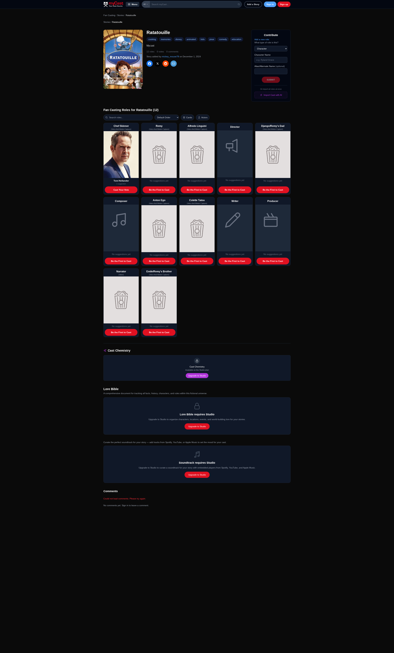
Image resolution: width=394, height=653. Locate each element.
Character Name (262, 55)
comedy (223, 39)
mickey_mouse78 (170, 56)
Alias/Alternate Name (269, 66)
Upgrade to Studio (197, 375)
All (144, 4)
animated (191, 39)
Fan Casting (109, 15)
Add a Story (253, 4)
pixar (211, 39)
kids (203, 39)
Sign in (270, 4)
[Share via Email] (174, 63)
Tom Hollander (121, 180)
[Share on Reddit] (166, 63)
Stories (120, 15)
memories (166, 39)
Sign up (284, 4)
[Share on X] (158, 63)
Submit (271, 80)
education (236, 39)
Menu (134, 4)
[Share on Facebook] (150, 63)
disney (178, 39)
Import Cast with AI (273, 95)
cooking (152, 39)
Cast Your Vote (121, 190)
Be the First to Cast (159, 190)
